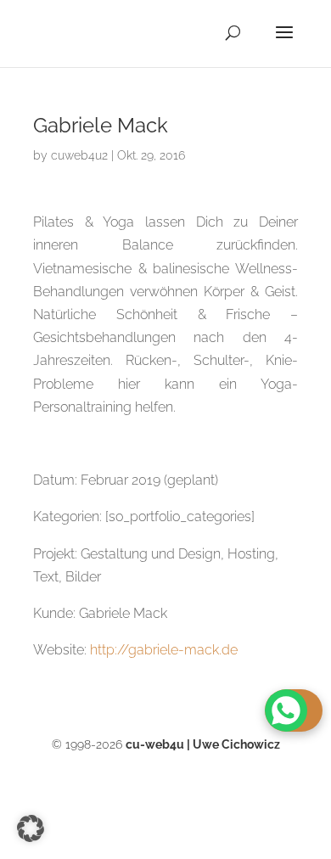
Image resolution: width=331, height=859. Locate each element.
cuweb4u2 (79, 155)
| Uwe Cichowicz (203, 744)
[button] (30, 828)
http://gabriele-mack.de (164, 650)
